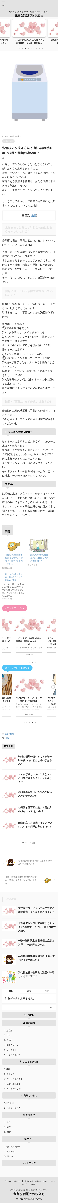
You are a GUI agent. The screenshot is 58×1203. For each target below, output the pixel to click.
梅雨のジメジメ (13, 1045)
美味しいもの (30, 1095)
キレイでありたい (14, 1088)
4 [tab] (25, 48)
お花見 (9, 1030)
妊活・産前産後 (13, 1083)
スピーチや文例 (13, 1054)
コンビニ (10, 1103)
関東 (9, 1132)
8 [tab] (36, 48)
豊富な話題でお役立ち (29, 15)
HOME (30, 1014)
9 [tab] (39, 48)
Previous (2, 33)
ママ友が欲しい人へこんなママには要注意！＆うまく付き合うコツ (35, 778)
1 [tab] (17, 48)
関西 (9, 1127)
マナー (30, 1139)
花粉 (9, 1035)
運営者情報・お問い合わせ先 (36, 1181)
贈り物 (10, 1156)
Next (55, 33)
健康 (8, 1069)
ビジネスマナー (13, 1146)
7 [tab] (34, 48)
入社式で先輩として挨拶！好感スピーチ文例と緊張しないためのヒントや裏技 (29, 701)
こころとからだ (30, 1061)
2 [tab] (19, 48)
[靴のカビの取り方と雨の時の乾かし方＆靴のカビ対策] (15, 585)
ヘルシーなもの (13, 1108)
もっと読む (30, 842)
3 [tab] (22, 48)
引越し (8, 738)
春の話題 (30, 1022)
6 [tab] (31, 48)
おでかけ (30, 1114)
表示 (33, 215)
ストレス (10, 1074)
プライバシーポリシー (12, 1181)
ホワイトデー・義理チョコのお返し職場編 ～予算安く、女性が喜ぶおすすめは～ (29, 641)
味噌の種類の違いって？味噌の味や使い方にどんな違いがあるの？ (35, 760)
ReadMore (29, 655)
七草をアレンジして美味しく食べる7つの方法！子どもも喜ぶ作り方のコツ (37, 927)
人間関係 (10, 1151)
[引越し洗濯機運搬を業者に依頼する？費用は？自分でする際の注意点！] (13, 545)
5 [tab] (28, 48)
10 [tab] (42, 48)
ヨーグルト (11, 1050)
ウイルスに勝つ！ (15, 1079)
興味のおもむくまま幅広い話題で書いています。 (29, 1190)
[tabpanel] (29, 32)
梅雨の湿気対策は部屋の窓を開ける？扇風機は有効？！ (39, 558)
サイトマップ (29, 1163)
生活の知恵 (9, 734)
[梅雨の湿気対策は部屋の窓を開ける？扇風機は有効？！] (39, 545)
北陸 (8, 1122)
